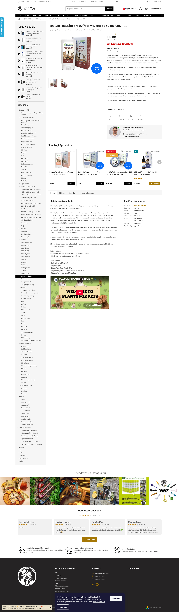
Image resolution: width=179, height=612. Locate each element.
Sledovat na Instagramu (91, 472)
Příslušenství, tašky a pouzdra (31, 444)
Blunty (23, 178)
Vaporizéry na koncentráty (30, 293)
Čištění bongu (25, 363)
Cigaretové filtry (26, 147)
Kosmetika (22, 455)
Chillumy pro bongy (28, 380)
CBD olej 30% (25, 254)
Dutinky (24, 181)
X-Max (23, 307)
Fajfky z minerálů (27, 439)
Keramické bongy (27, 360)
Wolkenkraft (25, 310)
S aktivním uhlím (27, 164)
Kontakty (83, 2)
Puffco (23, 304)
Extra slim (24, 158)
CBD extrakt (25, 273)
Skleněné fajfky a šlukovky (30, 433)
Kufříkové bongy (26, 349)
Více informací (99, 601)
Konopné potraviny (27, 285)
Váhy (22, 226)
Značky (21, 461)
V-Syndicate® (25, 413)
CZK (148, 2)
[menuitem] (23, 15)
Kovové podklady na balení (30, 212)
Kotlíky (23, 368)
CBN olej (24, 262)
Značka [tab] (72, 193)
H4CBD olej (24, 265)
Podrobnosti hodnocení (76, 30)
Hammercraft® (26, 402)
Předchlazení (25, 374)
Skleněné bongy (26, 352)
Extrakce (24, 391)
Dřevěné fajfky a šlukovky (29, 436)
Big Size (24, 150)
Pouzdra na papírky (28, 144)
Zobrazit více (89, 539)
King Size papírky (27, 125)
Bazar (21, 450)
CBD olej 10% (25, 245)
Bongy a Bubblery (25, 343)
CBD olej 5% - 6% (26, 242)
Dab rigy (24, 354)
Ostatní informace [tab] (86, 193)
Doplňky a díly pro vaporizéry (31, 340)
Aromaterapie (23, 458)
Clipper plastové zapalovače (31, 189)
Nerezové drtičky (26, 422)
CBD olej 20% (25, 251)
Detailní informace (114, 109)
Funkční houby (26, 279)
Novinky (22, 447)
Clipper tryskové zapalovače (31, 195)
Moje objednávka (60, 581)
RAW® (23, 399)
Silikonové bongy (27, 357)
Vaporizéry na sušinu (28, 290)
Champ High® (25, 408)
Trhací (23, 170)
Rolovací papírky (27, 130)
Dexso (23, 321)
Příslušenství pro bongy (29, 366)
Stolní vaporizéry (27, 332)
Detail (71, 183)
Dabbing (24, 388)
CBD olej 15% (25, 248)
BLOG (56, 583)
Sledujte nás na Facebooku (93, 584)
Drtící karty (25, 416)
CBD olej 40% (25, 256)
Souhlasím (116, 598)
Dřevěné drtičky (26, 419)
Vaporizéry (22, 287)
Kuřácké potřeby (24, 110)
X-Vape (23, 312)
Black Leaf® (25, 405)
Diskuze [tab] (62, 193)
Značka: (94, 30)
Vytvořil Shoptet (156, 607)
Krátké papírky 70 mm (28, 136)
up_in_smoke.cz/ (97, 584)
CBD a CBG (22, 228)
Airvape (24, 329)
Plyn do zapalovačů (28, 206)
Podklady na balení (27, 209)
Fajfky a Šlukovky (25, 427)
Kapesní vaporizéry (27, 296)
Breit (23, 324)
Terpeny (23, 394)
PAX (22, 301)
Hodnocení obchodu (89, 510)
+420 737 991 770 (100, 576)
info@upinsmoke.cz (101, 573)
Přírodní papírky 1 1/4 (28, 133)
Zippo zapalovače (27, 200)
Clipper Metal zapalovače (30, 192)
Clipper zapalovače (28, 186)
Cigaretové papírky (27, 117)
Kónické (24, 167)
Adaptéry (24, 377)
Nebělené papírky (27, 139)
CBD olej (23, 240)
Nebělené (24, 161)
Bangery (24, 371)
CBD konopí (25, 237)
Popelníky (24, 223)
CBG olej (23, 259)
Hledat (109, 8)
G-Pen (23, 315)
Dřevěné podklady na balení (31, 217)
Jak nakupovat (60, 589)
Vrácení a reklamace (62, 586)
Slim (22, 156)
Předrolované (26, 172)
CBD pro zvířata (26, 276)
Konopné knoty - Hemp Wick (31, 203)
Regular (24, 153)
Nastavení (63, 607)
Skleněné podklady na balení (31, 214)
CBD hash (24, 271)
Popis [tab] (52, 193)
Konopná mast (26, 282)
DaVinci (24, 326)
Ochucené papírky (27, 128)
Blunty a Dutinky (26, 175)
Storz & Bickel (26, 298)
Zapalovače (25, 184)
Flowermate (25, 318)
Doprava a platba (97, 2)
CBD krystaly (25, 268)
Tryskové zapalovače (28, 198)
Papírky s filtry (26, 142)
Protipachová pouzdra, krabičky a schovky (32, 114)
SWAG (21, 453)
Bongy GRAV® (25, 346)
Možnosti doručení (113, 48)
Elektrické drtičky (27, 425)
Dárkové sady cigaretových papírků (30, 121)
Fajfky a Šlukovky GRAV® (29, 430)
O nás (73, 2)
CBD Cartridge (26, 234)
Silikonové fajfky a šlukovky (30, 441)
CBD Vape (24, 231)
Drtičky (21, 397)
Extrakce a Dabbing (25, 385)
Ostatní (23, 383)
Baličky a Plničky (27, 220)
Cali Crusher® (25, 411)
